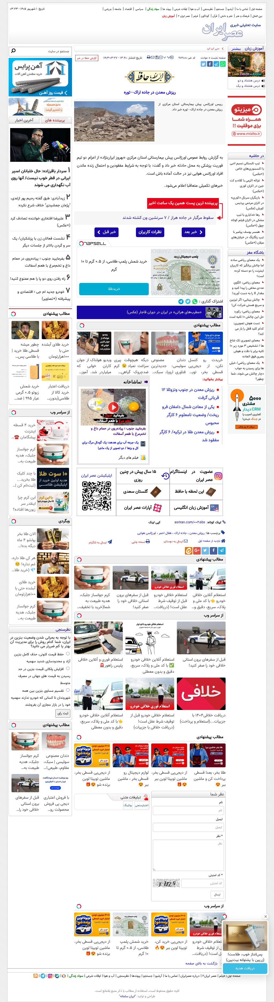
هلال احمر (165, 533)
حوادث (204, 58)
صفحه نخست (218, 58)
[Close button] (265, 916)
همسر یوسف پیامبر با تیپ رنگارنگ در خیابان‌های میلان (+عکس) (247, 237)
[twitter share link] (203, 64)
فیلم (195, 16)
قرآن (214, 16)
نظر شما (217, 794)
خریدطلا (114, 289)
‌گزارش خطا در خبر (87, 58)
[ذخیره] (157, 57)
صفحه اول (256, 9)
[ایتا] (188, 551)
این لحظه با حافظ (189, 491)
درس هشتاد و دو (249, 80)
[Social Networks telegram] (181, 301)
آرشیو (230, 9)
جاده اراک (180, 533)
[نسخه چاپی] (148, 57)
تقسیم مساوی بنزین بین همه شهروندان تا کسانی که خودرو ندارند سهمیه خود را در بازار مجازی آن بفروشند (40, 698)
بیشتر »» (236, 48)
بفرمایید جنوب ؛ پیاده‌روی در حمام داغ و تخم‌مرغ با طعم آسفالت (118, 431)
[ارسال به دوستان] (152, 57)
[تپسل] (81, 243)
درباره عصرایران (190, 976)
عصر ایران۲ (209, 976)
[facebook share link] (210, 64)
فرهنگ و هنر (242, 16)
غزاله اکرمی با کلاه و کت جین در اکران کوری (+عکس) (247, 186)
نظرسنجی (208, 9)
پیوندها (136, 976)
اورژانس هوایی (146, 533)
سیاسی (139, 9)
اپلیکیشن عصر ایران (96, 476)
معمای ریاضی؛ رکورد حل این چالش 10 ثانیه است (246, 314)
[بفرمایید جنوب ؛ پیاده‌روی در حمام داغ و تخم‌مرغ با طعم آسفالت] (113, 407)
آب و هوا (195, 9)
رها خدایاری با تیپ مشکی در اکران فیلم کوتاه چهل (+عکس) (247, 220)
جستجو (220, 9)
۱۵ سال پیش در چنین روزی (138, 476)
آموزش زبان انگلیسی (191, 507)
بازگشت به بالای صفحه (202, 963)
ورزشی (107, 9)
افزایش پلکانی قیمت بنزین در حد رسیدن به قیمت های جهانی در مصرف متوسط (44, 676)
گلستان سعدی (135, 491)
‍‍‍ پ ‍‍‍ (167, 56)
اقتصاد (128, 9)
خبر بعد (190, 232)
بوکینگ (128, 805)
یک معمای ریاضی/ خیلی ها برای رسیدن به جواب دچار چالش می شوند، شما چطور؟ (246, 371)
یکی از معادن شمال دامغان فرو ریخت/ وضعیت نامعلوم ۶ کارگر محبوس (190, 415)
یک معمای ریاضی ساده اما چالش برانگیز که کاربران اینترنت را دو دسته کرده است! (247, 268)
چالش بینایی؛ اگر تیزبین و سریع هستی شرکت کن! (247, 302)
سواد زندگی (153, 9)
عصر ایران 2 (184, 16)
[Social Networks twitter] (188, 301)
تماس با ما (242, 9)
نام (221, 802)
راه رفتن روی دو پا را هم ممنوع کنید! (37, 278)
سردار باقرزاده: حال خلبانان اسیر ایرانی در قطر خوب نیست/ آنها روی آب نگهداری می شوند (40, 178)
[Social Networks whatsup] (195, 301)
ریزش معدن (197, 533)
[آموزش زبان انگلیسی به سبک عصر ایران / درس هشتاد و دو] (246, 64)
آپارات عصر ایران (138, 507)
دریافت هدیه (245, 968)
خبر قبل (109, 232)
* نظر (219, 836)
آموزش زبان (168, 16)
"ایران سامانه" (127, 996)
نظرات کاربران (150, 232)
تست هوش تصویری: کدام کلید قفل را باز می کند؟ (248, 329)
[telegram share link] (216, 64)
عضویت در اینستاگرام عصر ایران (191, 476)
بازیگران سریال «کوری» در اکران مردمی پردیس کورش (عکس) (247, 203)
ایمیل (219, 819)
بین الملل (257, 16)
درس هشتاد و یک (248, 86)
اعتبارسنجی (142, 805)
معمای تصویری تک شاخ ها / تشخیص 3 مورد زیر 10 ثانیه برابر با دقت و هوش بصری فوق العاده (247, 348)
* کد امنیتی (216, 875)
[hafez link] (150, 77)
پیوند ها (166, 9)
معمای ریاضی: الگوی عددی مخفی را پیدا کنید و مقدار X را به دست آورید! (248, 288)
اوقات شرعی (180, 9)
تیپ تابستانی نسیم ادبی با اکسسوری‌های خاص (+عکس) (247, 169)
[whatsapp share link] (223, 64)
